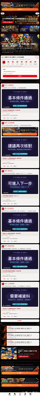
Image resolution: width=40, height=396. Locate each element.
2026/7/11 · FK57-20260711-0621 (9, 284)
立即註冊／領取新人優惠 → (24, 356)
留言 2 (9, 203)
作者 (4, 362)
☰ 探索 (3, 13)
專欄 (10, 362)
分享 (11, 166)
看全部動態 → (20, 320)
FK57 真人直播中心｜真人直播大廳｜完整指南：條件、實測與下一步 (19, 45)
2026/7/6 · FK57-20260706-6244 (9, 171)
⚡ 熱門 (37, 13)
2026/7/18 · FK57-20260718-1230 (9, 86)
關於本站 (2, 362)
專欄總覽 (38, 323)
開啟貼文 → (16, 166)
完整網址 (4, 69)
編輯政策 (7, 362)
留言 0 (9, 316)
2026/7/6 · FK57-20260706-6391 (9, 209)
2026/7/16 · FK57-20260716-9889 (9, 123)
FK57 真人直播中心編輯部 (5, 52)
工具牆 (13, 362)
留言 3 (8, 166)
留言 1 (9, 241)
